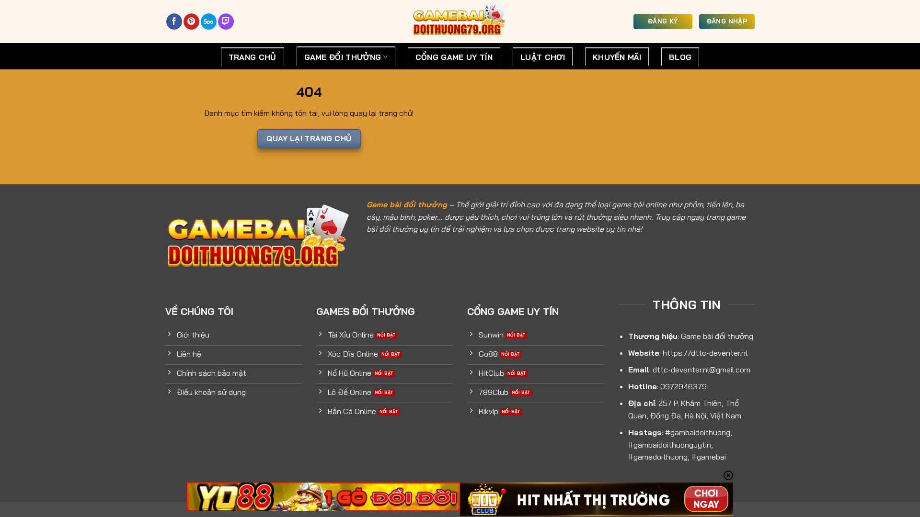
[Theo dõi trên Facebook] (174, 21)
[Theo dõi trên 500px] (209, 21)
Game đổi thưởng (342, 57)
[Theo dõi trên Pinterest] (191, 21)
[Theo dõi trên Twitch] (226, 21)
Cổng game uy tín (454, 57)
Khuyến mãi (617, 57)
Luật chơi (542, 57)
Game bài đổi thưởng (407, 204)
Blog (680, 57)
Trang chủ (252, 57)
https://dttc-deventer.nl (705, 353)
